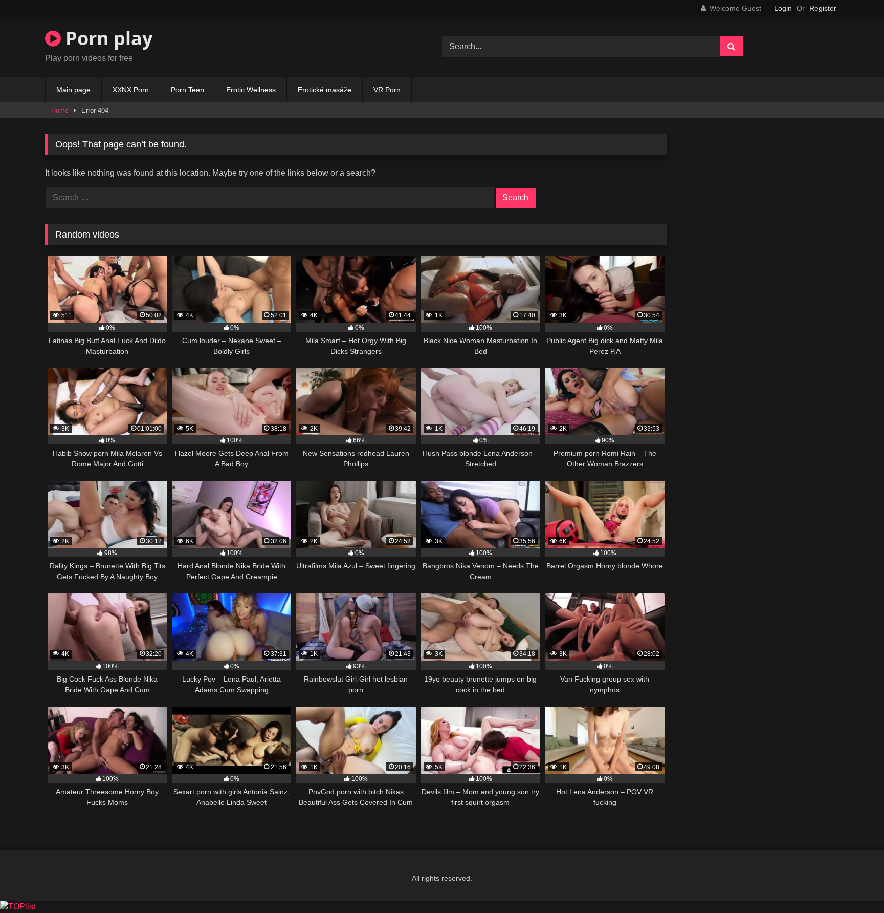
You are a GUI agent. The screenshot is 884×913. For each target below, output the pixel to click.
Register (822, 8)
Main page (73, 90)
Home (60, 110)
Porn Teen (187, 90)
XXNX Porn (131, 90)
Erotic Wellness (251, 90)
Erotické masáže (324, 90)
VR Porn (387, 90)
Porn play (106, 38)
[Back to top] (852, 883)
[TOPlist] (17, 906)
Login (783, 8)
